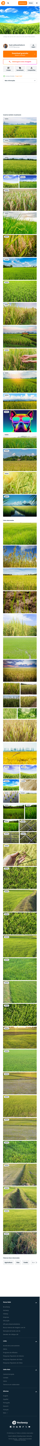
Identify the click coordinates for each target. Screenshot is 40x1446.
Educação (6, 1413)
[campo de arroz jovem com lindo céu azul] (11, 194)
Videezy (5, 1406)
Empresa (6, 1410)
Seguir (33, 47)
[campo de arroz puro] (27, 738)
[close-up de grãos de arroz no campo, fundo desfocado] (19, 792)
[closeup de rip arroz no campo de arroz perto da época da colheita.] (11, 714)
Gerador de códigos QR (10, 1427)
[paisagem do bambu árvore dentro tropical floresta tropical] (12, 751)
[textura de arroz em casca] (11, 837)
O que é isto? (18, 76)
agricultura (8, 1355)
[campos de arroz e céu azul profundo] (19, 569)
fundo (26, 1355)
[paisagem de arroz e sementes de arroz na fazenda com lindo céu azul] (19, 146)
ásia (18, 1355)
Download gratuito (20, 54)
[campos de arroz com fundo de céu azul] (19, 592)
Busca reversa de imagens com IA (14, 1420)
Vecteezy (6, 1403)
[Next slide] (32, 1355)
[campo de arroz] (11, 906)
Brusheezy (6, 1399)
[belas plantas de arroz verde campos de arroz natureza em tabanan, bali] (19, 472)
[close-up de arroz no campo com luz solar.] (19, 1336)
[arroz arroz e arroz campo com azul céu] (19, 281)
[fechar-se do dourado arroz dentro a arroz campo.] (11, 701)
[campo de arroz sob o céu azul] (19, 637)
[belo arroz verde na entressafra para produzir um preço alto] (19, 970)
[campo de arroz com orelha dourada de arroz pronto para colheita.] (19, 258)
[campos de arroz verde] (19, 164)
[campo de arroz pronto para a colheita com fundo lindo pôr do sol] (19, 683)
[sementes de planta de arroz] (11, 930)
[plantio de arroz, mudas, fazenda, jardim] (11, 918)
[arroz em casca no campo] (19, 615)
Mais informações (10, 79)
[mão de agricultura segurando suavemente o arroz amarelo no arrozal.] (19, 372)
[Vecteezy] (3, 3)
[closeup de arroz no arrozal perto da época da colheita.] (11, 727)
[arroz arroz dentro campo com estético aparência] (13, 875)
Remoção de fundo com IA (11, 1423)
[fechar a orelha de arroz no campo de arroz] (19, 212)
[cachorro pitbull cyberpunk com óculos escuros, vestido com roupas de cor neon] (19, 434)
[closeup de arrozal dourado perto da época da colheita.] (11, 739)
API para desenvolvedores (11, 1417)
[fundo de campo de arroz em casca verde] (19, 660)
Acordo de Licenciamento (11, 1438)
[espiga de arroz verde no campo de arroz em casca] (11, 861)
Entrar (31, 3)
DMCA (5, 1442)
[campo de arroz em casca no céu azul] (11, 180)
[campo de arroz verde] (19, 414)
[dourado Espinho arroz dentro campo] (19, 769)
